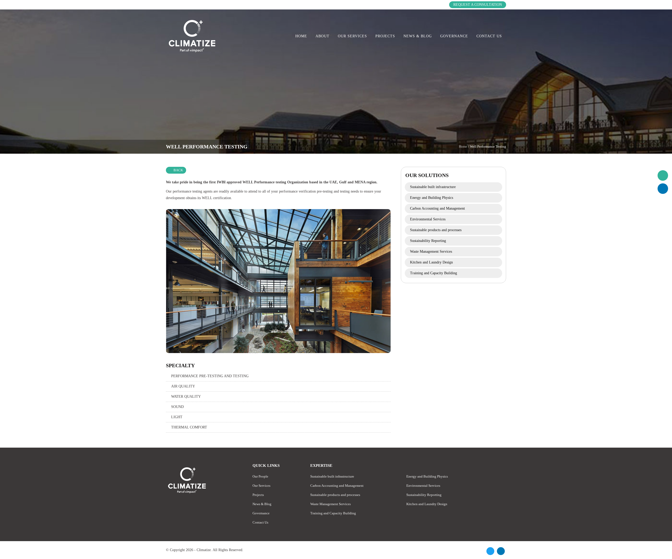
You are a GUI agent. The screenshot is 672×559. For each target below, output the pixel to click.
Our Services (352, 36)
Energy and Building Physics (431, 198)
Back (178, 170)
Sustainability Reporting (428, 241)
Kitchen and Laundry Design (431, 262)
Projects (385, 36)
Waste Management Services (431, 251)
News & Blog (417, 36)
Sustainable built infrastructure (433, 187)
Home (301, 36)
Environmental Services (427, 219)
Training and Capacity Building (433, 273)
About (322, 36)
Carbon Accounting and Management (437, 208)
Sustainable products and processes (435, 230)
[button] (663, 175)
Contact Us (489, 36)
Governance (454, 36)
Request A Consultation (477, 5)
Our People (260, 476)
